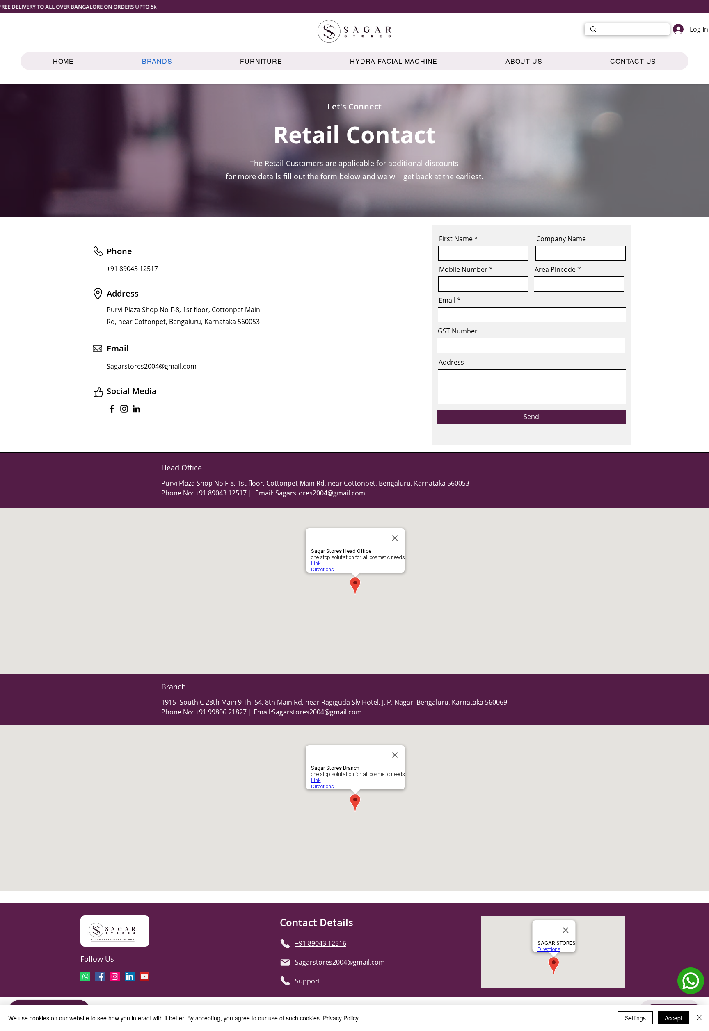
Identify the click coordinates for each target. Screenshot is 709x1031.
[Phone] (285, 943)
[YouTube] (144, 976)
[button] (261, 61)
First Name (456, 238)
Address (451, 362)
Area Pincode (555, 269)
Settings (635, 1018)
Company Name (561, 238)
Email (447, 300)
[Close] (699, 1017)
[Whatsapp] (85, 976)
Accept (673, 1018)
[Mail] (285, 962)
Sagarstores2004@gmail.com (320, 492)
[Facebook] (112, 409)
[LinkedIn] (136, 409)
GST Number (458, 331)
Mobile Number (463, 269)
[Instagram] (124, 409)
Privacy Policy (341, 1018)
